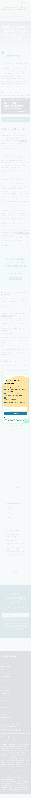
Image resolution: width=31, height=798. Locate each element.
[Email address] (15, 409)
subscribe (15, 413)
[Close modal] (25, 377)
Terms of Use (18, 419)
